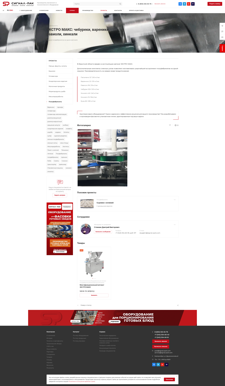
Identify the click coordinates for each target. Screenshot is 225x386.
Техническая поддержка (107, 335)
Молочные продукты (57, 86)
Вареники (50, 107)
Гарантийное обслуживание (108, 338)
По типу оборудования (80, 335)
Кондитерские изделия (58, 81)
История (49, 338)
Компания (51, 332)
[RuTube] (193, 4)
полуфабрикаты (52, 157)
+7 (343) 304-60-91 (162, 337)
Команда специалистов (107, 351)
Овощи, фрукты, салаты (58, 66)
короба (49, 132)
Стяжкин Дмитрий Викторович (106, 227)
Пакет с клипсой (53, 150)
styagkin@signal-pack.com (150, 233)
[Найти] (120, 4)
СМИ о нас (50, 346)
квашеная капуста (53, 125)
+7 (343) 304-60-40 (162, 335)
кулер (49, 136)
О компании (51, 335)
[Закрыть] (176, 376)
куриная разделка (60, 136)
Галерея (49, 357)
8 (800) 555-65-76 (144, 4)
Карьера (49, 362)
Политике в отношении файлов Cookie (82, 381)
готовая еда (51, 111)
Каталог (76, 332)
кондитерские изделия (55, 128)
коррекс (58, 132)
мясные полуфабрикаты (55, 139)
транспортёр (51, 164)
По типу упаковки (79, 341)
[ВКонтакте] (180, 4)
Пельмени (64, 150)
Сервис (102, 332)
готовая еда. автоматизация (56, 114)
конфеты (69, 128)
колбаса (65, 125)
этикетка (50, 171)
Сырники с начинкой (105, 203)
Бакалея (52, 71)
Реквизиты (50, 368)
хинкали (68, 168)
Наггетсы (66, 146)
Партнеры (50, 352)
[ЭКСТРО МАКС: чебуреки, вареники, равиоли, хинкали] (127, 157)
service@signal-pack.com (163, 353)
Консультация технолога (107, 348)
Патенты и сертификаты (55, 341)
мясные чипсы (52, 143)
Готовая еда (53, 76)
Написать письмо (160, 346)
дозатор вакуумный (54, 118)
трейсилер (62, 164)
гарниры (60, 107)
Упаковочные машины (55, 168)
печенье (50, 153)
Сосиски (64, 161)
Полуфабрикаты (55, 102)
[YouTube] (188, 4)
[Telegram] (184, 4)
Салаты (56, 161)
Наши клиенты (52, 349)
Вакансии (50, 365)
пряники (64, 157)
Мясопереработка (56, 96)
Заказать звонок (161, 341)
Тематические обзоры (54, 343)
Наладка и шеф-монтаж (107, 345)
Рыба (49, 161)
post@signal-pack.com (163, 351)
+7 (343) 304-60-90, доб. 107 (125, 233)
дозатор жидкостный (54, 121)
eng (11, 10)
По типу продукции (79, 338)
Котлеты (66, 132)
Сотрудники (51, 354)
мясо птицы (64, 143)
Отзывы (49, 360)
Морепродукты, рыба (57, 91)
